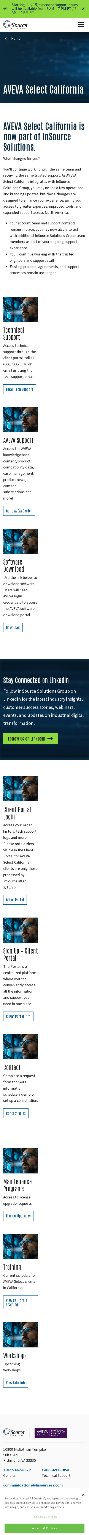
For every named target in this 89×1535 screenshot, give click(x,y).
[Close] (83, 1495)
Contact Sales (16, 1113)
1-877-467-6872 (17, 1470)
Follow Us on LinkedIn (26, 738)
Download (13, 627)
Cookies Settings (45, 1517)
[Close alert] (83, 8)
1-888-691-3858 (55, 1470)
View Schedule (15, 1382)
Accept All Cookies (44, 1528)
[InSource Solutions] (15, 24)
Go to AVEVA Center (19, 511)
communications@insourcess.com (33, 1485)
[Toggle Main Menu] (82, 25)
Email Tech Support (19, 389)
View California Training (16, 1302)
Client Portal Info (18, 1016)
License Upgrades (18, 1216)
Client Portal (15, 900)
